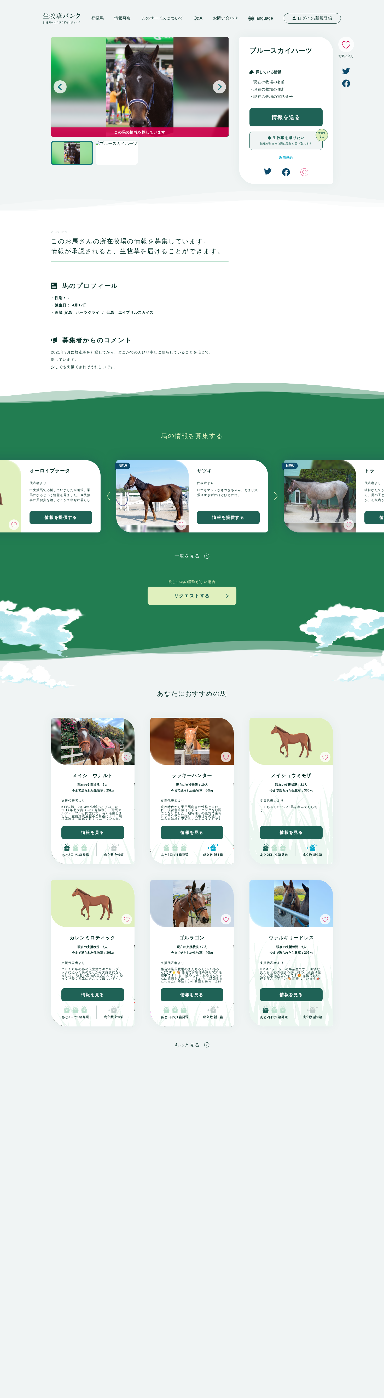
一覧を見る (187, 556)
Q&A (198, 18)
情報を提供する (61, 517)
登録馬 (97, 18)
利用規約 (286, 158)
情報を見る (92, 832)
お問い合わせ (225, 18)
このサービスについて (162, 18)
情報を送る (286, 117)
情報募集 (122, 18)
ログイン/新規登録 (315, 18)
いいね (304, 172)
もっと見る (187, 1045)
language (264, 18)
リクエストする (192, 595)
